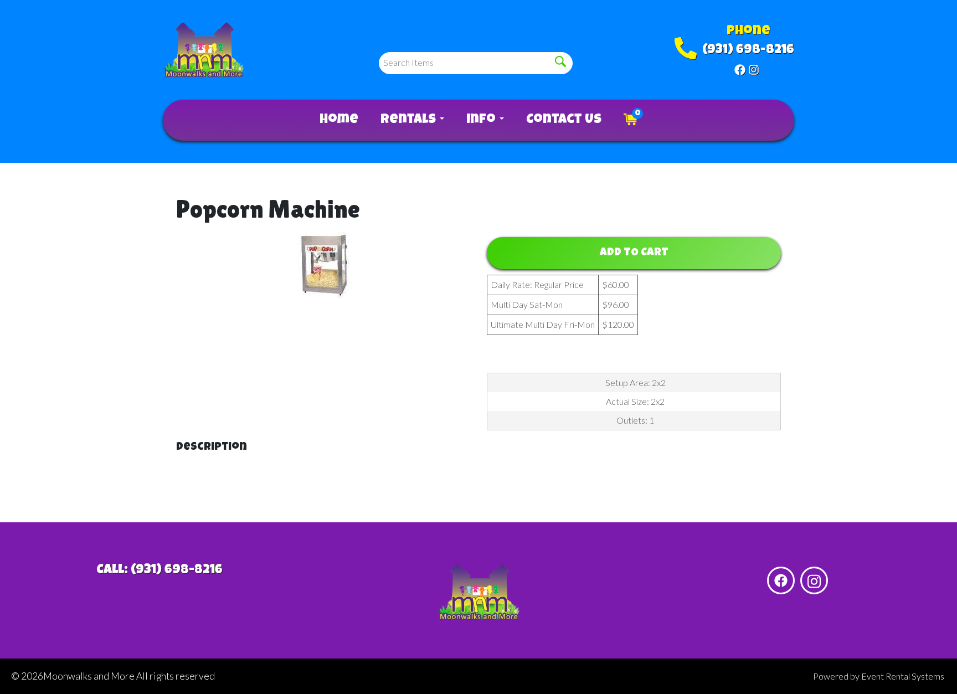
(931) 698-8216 (748, 50)
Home (339, 120)
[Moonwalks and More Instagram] (753, 68)
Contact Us (563, 120)
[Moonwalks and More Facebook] (739, 68)
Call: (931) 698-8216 (159, 570)
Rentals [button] (409, 120)
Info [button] (482, 120)
